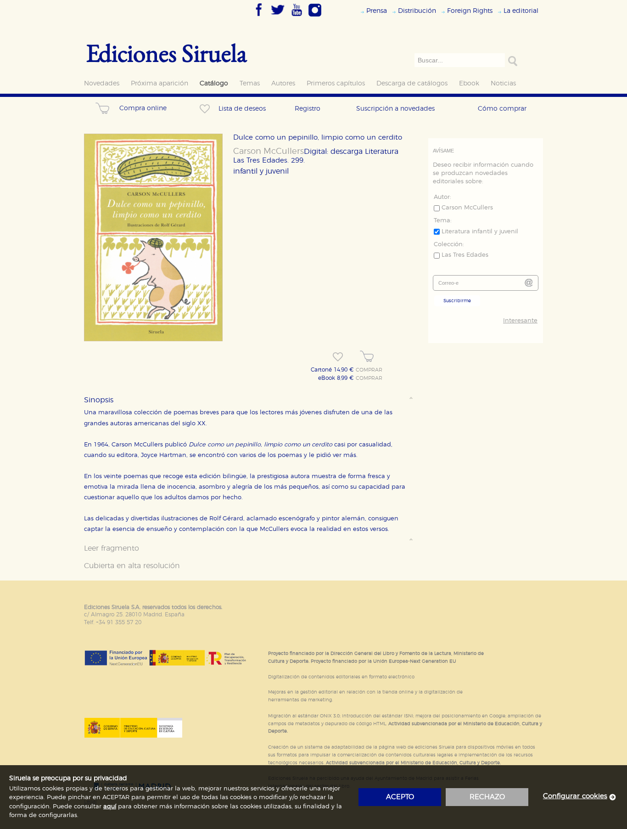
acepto (400, 797)
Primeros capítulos (336, 83)
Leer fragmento (111, 548)
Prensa (376, 10)
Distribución (417, 10)
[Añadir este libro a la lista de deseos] (338, 356)
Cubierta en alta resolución (132, 566)
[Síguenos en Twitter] (277, 17)
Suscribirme (457, 301)
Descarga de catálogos (412, 83)
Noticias (503, 83)
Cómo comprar (502, 108)
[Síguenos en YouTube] (296, 17)
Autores (283, 83)
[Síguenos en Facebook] (259, 17)
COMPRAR (369, 370)
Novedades (101, 83)
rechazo (487, 797)
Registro (307, 108)
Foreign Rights (470, 10)
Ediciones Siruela (166, 52)
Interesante (520, 321)
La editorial (521, 10)
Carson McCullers (268, 151)
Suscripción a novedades (395, 108)
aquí (109, 807)
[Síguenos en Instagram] (315, 17)
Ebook (469, 83)
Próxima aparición (159, 83)
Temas (250, 83)
